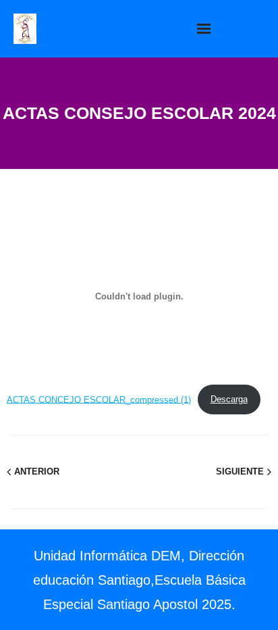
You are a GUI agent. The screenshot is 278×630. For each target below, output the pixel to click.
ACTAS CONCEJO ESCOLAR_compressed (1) (99, 399)
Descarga (229, 399)
